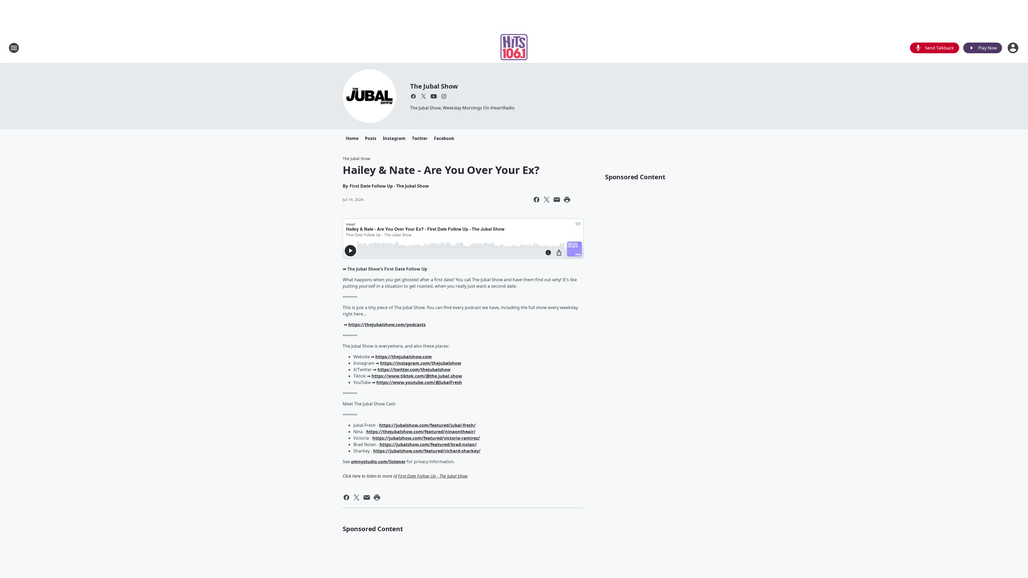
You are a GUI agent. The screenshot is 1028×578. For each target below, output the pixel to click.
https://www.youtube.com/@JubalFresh (419, 382)
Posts (370, 138)
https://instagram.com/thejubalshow (420, 363)
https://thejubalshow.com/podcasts (387, 325)
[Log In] (1013, 48)
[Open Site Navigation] (14, 48)
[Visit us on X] (423, 96)
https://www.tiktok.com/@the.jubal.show (417, 376)
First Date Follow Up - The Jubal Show (433, 476)
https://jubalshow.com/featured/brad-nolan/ (428, 444)
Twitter (420, 138)
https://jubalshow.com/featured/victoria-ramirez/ (426, 438)
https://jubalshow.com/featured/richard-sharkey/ (427, 451)
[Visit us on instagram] (444, 96)
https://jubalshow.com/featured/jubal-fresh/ (427, 425)
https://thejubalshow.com (403, 357)
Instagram (394, 138)
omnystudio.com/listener (378, 462)
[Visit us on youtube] (433, 96)
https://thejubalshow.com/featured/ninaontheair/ (420, 432)
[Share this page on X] (546, 199)
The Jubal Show (434, 86)
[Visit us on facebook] (413, 96)
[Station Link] (514, 48)
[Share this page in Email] (557, 199)
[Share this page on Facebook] (536, 199)
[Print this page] (567, 199)
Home (352, 138)
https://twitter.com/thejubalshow (414, 369)
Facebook (444, 138)
